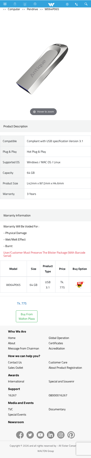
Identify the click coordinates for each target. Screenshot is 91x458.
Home (11, 338)
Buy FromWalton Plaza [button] (27, 316)
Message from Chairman (23, 348)
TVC (10, 409)
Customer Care (58, 362)
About (11, 343)
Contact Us (15, 362)
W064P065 (52, 9)
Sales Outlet (15, 367)
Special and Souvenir (61, 381)
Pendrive (32, 9)
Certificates (56, 343)
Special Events (17, 414)
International (16, 381)
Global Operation (59, 338)
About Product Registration (65, 367)
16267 (12, 395)
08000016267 (58, 395)
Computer (14, 9)
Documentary (57, 409)
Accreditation (57, 348)
